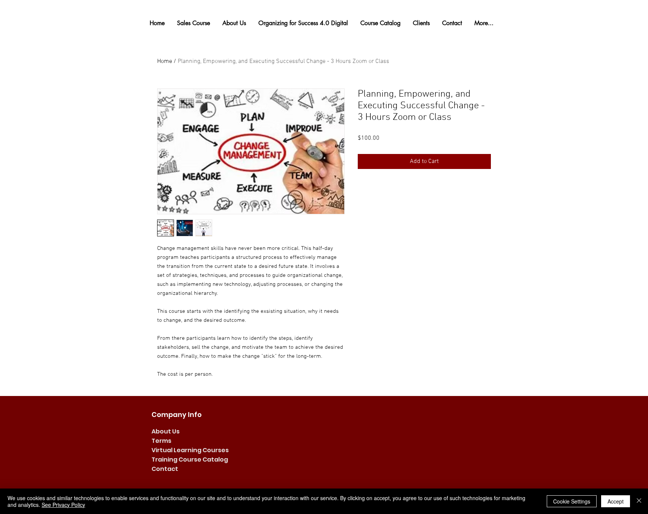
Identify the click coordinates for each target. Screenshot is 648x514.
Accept (616, 501)
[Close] (639, 501)
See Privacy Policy (63, 504)
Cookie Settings (571, 501)
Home (164, 61)
